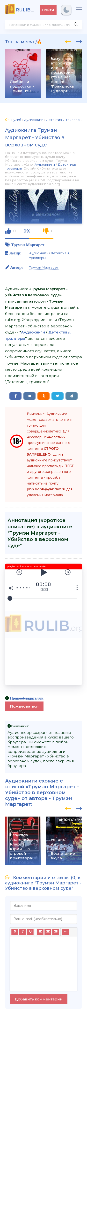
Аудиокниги (45, 164)
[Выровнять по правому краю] (55, 932)
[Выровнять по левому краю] (40, 932)
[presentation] (68, 40)
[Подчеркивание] (30, 932)
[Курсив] (22, 932)
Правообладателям (27, 698)
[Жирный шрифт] (14, 932)
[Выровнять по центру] (47, 932)
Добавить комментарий (39, 999)
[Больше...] (65, 932)
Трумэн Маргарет (27, 245)
